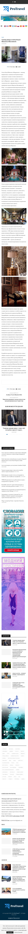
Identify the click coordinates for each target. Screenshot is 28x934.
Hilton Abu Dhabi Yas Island (13, 758)
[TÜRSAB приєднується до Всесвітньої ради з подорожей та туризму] (6, 832)
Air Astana (17, 748)
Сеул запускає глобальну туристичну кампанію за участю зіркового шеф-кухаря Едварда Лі (14, 453)
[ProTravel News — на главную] (14, 906)
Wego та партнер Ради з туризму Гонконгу (13, 501)
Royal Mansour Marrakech (8, 769)
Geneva (22, 755)
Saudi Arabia (5, 772)
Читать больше (18, 932)
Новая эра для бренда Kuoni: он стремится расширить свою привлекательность (18, 841)
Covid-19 (17, 751)
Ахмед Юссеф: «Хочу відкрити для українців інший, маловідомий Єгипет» (18, 685)
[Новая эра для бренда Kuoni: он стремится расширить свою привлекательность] (6, 841)
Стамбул (10, 779)
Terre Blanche (20, 772)
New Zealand (5, 767)
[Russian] (18, 26)
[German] (10, 26)
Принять (10, 932)
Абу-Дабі (4, 776)
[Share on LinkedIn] (13, 67)
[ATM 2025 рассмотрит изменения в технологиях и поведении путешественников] (6, 851)
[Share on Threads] (18, 67)
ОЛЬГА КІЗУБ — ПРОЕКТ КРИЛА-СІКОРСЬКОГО (19, 674)
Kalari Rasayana (5, 762)
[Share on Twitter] (11, 67)
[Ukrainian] (26, 26)
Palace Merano (13, 767)
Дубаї (15, 776)
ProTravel (16, 913)
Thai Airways (5, 774)
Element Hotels (15, 753)
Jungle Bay (20, 760)
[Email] (14, 2)
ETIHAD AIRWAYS (5, 755)
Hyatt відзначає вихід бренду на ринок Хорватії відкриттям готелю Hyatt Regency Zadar (14, 459)
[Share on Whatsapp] (14, 67)
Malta (13, 762)
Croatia (22, 751)
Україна (22, 779)
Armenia (11, 751)
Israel (14, 760)
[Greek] (13, 26)
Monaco (11, 765)
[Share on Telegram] (16, 67)
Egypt (8, 753)
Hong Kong (4, 760)
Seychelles (12, 772)
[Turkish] (24, 26)
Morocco (17, 765)
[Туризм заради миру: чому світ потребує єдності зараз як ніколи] (14, 418)
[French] (8, 26)
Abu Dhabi (4, 748)
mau (17, 762)
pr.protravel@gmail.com (16, 820)
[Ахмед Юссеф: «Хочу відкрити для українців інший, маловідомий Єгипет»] (6, 685)
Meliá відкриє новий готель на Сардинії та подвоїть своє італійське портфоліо (13, 475)
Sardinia (17, 769)
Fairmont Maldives (15, 755)
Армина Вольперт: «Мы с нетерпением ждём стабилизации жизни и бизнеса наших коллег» (19, 665)
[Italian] (16, 26)
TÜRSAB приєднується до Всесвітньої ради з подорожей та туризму (13, 480)
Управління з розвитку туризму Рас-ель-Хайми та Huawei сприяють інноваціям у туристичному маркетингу (12, 496)
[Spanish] (21, 26)
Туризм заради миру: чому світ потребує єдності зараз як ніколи (19, 642)
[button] (3, 422)
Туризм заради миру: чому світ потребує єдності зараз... (14, 429)
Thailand (12, 774)
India (10, 760)
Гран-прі (10, 776)
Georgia (4, 758)
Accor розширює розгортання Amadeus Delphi (14, 465)
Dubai (3, 753)
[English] (5, 26)
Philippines (21, 767)
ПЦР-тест (4, 779)
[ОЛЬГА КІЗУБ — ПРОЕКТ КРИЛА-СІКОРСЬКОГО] (6, 676)
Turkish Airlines (19, 774)
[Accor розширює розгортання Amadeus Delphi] (6, 891)
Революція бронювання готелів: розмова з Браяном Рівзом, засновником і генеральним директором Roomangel (19, 653)
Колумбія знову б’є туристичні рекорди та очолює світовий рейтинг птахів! (13, 485)
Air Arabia (11, 748)
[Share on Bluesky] (19, 67)
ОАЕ (19, 776)
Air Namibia (4, 751)
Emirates (22, 753)
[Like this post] (8, 67)
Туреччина (16, 779)
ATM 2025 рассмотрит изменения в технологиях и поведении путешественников (18, 851)
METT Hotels (5, 765)
